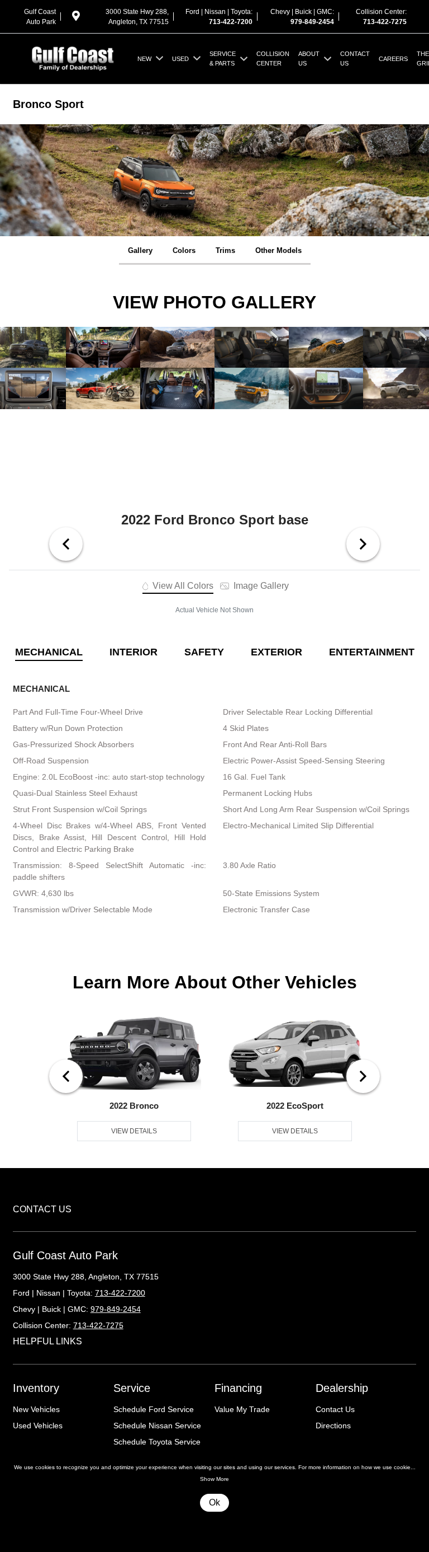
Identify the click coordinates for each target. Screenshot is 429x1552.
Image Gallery (260, 585)
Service (131, 1388)
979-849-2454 (312, 22)
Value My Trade (242, 1409)
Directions (333, 1425)
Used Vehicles (38, 1425)
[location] (76, 18)
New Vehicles (36, 1409)
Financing (238, 1388)
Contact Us (335, 1409)
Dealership (342, 1388)
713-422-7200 (230, 22)
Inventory (36, 1388)
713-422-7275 (385, 22)
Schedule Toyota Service (157, 1441)
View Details (134, 1131)
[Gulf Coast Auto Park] (73, 58)
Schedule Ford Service (153, 1409)
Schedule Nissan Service (157, 1425)
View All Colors (181, 585)
